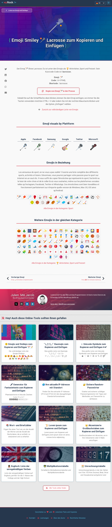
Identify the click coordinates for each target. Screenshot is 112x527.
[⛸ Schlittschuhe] (55, 197)
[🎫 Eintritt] (40, 236)
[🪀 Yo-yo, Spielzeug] (55, 246)
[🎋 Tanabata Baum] (66, 230)
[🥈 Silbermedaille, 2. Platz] (66, 236)
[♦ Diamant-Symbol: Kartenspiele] (55, 251)
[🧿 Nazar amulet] (82, 246)
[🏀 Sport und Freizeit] (37, 202)
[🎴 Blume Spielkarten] (82, 251)
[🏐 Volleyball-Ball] (42, 202)
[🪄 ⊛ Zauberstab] (76, 246)
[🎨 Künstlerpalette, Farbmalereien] (97, 251)
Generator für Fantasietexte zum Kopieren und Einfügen (19, 387)
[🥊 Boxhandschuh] (34, 197)
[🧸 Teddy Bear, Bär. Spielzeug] (29, 251)
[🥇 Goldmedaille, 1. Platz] (61, 236)
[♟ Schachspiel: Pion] (66, 251)
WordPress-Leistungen (67, 304)
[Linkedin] (27, 304)
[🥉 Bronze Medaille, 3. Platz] (71, 236)
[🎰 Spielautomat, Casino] (97, 246)
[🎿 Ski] (76, 197)
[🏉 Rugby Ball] (53, 202)
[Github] (21, 304)
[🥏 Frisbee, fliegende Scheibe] (63, 202)
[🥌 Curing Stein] (87, 197)
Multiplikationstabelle (56, 466)
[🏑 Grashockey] (79, 202)
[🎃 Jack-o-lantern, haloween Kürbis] (19, 230)
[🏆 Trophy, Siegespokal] (50, 236)
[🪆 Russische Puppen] (40, 251)
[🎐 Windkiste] (87, 230)
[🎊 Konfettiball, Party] (61, 230)
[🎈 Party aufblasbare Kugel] (50, 230)
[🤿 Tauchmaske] (66, 197)
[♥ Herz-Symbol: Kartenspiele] (50, 251)
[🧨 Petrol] (40, 230)
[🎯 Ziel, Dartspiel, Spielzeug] (50, 246)
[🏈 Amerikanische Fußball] (48, 202)
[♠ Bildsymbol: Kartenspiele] (45, 251)
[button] (108, 2)
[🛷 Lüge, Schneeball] (82, 197)
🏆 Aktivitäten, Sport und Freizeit (58, 263)
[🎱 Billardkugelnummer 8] (66, 246)
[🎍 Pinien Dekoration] (71, 230)
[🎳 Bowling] (68, 202)
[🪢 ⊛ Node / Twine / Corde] (66, 257)
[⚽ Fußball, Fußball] (92, 197)
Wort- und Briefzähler (18, 425)
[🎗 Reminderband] (29, 236)
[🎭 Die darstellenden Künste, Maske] (87, 251)
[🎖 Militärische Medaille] (45, 236)
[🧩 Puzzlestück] (24, 251)
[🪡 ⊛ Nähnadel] (55, 257)
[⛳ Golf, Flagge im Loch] (50, 197)
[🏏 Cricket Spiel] (74, 202)
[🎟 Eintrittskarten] (34, 236)
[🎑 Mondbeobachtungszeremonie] (92, 230)
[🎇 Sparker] (34, 230)
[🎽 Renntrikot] (71, 197)
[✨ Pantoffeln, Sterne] (45, 230)
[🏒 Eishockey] (84, 202)
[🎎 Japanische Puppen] (76, 230)
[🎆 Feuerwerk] (29, 230)
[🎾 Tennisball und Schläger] (58, 202)
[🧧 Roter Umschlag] (97, 230)
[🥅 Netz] (45, 197)
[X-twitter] (16, 304)
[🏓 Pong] (24, 197)
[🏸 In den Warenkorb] (29, 197)
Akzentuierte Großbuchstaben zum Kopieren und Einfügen (93, 428)
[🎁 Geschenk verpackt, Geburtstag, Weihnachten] (24, 236)
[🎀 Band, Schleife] (19, 236)
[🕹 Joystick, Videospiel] (92, 246)
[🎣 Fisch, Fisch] (61, 197)
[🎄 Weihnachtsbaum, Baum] (24, 230)
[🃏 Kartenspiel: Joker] (71, 251)
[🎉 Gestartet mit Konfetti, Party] (55, 230)
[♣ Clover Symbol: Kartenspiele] (61, 251)
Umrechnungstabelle (93, 466)
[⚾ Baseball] (97, 197)
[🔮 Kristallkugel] (71, 246)
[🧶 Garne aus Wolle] (61, 257)
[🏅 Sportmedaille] (55, 236)
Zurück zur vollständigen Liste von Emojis (60, 109)
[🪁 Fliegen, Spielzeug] (61, 246)
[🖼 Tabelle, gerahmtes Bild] (92, 251)
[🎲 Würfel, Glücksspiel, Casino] (19, 251)
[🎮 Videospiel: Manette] (87, 246)
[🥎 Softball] (32, 202)
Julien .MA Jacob (22, 295)
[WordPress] (32, 304)
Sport (58, 208)
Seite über (54, 304)
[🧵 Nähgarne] (50, 257)
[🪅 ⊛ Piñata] (34, 251)
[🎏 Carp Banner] (82, 230)
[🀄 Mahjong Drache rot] (76, 251)
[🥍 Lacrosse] (19, 197)
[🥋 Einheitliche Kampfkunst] (40, 197)
